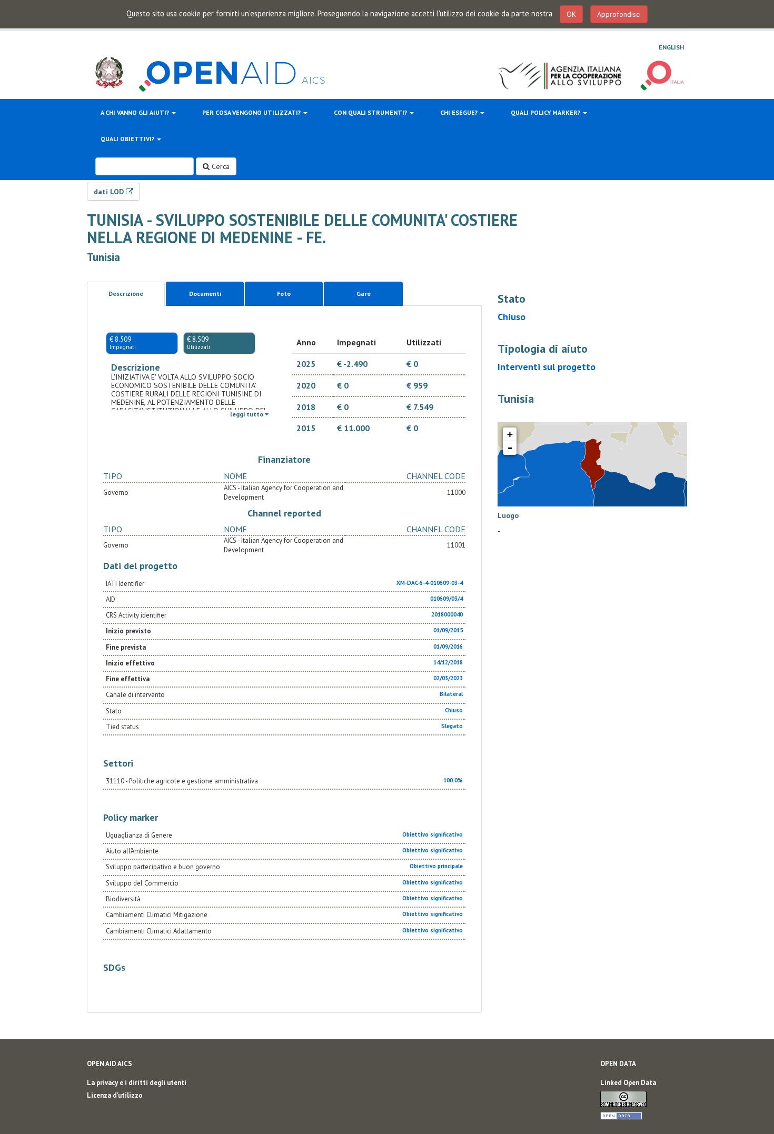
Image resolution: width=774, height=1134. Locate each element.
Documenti (205, 293)
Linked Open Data (628, 1082)
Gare (363, 293)
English (671, 47)
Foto (284, 293)
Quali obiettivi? (128, 139)
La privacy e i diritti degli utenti (136, 1082)
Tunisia (103, 257)
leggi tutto (247, 414)
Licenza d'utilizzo (115, 1095)
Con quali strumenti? (371, 112)
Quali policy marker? (546, 112)
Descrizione (125, 293)
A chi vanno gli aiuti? (136, 112)
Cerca (220, 166)
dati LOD (110, 191)
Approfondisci (619, 14)
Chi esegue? (459, 112)
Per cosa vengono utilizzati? (252, 112)
